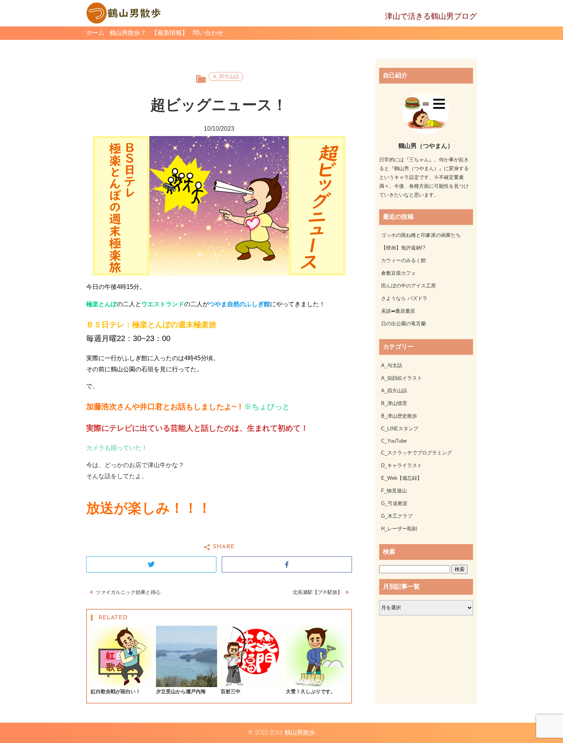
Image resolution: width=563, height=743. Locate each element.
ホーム (95, 33)
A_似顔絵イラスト (401, 378)
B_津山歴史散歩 (399, 416)
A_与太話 (391, 365)
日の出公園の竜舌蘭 (403, 323)
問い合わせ (208, 33)
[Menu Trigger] (552, 29)
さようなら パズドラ (404, 298)
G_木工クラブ (396, 516)
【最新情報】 (169, 33)
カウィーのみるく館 (403, 260)
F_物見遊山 (394, 491)
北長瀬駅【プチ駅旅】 (317, 592)
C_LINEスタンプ (399, 428)
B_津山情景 (394, 403)
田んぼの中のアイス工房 (408, 286)
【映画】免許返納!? (403, 248)
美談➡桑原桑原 (398, 311)
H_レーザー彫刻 (399, 528)
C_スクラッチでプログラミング (416, 453)
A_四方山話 (226, 76)
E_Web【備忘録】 (401, 478)
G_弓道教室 (394, 503)
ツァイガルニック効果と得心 (128, 592)
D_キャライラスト (401, 465)
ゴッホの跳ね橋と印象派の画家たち (421, 235)
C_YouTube (394, 441)
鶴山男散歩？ (128, 33)
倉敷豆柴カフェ (398, 273)
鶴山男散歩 (300, 733)
